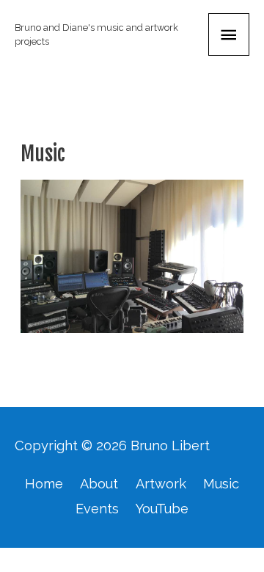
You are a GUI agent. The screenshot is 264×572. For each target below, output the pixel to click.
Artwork (161, 483)
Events (97, 508)
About (99, 483)
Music (221, 483)
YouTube (162, 508)
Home (44, 483)
